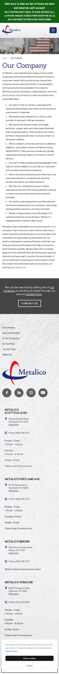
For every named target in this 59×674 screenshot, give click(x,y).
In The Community (10, 338)
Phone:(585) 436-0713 (19, 432)
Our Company (8, 327)
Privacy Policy (11, 651)
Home (4, 58)
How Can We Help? (11, 332)
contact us (20, 267)
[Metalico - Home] (25, 30)
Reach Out (7, 354)
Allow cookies (29, 658)
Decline (29, 665)
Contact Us (29, 303)
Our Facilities (8, 343)
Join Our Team (9, 349)
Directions (14, 424)
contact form (33, 294)
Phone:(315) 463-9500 (19, 602)
